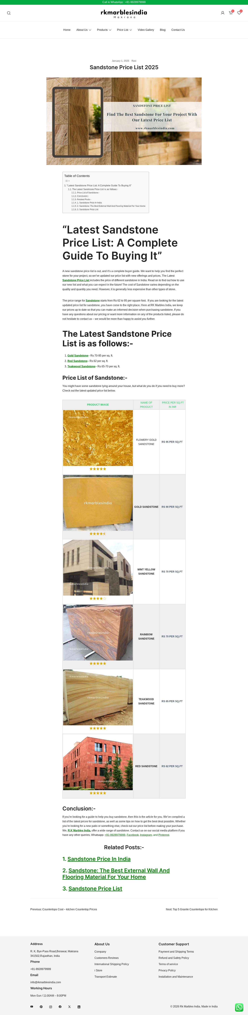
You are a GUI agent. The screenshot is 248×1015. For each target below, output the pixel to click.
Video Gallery (146, 29)
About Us (82, 29)
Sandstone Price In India (99, 859)
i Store (98, 970)
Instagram (146, 834)
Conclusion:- (83, 196)
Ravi (134, 60)
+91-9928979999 (115, 834)
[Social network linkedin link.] (79, 1006)
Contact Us (178, 29)
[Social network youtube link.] (31, 1006)
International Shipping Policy (111, 964)
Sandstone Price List (95, 888)
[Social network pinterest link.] (41, 1006)
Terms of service (168, 964)
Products (102, 29)
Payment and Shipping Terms (176, 951)
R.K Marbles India (79, 830)
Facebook (133, 834)
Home (67, 29)
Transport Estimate (105, 976)
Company (100, 951)
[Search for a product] (9, 13)
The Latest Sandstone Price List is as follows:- (95, 189)
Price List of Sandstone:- (88, 193)
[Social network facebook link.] (60, 1006)
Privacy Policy (167, 970)
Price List (122, 29)
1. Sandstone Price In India (89, 203)
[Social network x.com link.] (69, 1006)
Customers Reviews (106, 957)
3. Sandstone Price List (87, 209)
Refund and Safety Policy (174, 957)
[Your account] (223, 13)
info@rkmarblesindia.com (45, 982)
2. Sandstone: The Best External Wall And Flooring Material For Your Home (111, 206)
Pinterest (163, 834)
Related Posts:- (84, 199)
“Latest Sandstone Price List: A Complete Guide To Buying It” (99, 185)
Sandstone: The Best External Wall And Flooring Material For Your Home (116, 873)
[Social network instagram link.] (50, 1006)
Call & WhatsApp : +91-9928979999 (124, 2)
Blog (163, 29)
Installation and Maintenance (176, 976)
